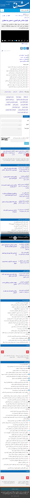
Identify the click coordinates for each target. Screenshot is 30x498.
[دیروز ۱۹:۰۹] (23, 179)
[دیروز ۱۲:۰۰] (23, 293)
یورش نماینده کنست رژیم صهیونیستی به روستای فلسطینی (16, 402)
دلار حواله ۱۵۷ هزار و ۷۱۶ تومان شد (21, 226)
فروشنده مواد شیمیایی (11, 110)
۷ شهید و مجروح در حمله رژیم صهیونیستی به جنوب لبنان (17, 442)
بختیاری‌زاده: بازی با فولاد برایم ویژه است (20, 413)
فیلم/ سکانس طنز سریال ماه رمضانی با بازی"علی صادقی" (16, 81)
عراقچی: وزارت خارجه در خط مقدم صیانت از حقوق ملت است (16, 432)
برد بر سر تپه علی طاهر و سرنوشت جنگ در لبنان (18, 454)
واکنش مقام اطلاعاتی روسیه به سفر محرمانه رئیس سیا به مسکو (15, 342)
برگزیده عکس (26, 271)
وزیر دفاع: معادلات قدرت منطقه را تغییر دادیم (19, 430)
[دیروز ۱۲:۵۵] (23, 204)
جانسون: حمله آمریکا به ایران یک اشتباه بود (19, 386)
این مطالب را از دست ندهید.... (22, 165)
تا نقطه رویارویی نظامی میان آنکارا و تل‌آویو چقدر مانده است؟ (16, 321)
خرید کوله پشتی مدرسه (23, 112)
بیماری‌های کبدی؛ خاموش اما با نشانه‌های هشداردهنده (17, 376)
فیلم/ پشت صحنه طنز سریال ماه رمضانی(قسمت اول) (17, 71)
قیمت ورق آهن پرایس (23, 110)
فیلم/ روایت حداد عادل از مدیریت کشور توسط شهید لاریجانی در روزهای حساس (16, 418)
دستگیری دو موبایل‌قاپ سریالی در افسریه (18, 237)
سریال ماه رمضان (8, 92)
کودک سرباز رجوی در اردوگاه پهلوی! (21, 309)
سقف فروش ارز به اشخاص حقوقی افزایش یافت (18, 436)
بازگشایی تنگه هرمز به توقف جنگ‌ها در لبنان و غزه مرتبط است (16, 388)
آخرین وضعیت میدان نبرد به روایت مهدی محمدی (18, 340)
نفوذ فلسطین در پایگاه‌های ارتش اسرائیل (20, 378)
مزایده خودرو (25, 107)
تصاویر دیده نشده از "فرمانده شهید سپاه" (20, 317)
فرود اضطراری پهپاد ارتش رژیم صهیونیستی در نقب (18, 448)
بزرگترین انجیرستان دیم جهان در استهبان (10, 292)
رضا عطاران (21, 92)
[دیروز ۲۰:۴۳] (23, 255)
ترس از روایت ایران (24, 380)
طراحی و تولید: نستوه (15, 496)
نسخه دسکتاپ (15, 489)
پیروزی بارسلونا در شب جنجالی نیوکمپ (20, 370)
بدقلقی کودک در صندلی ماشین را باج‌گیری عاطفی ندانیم (17, 372)
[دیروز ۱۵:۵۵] (8, 351)
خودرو (27, 148)
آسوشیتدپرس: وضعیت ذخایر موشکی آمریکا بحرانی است (17, 415)
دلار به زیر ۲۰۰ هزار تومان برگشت (21, 228)
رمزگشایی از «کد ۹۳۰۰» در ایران (21, 324)
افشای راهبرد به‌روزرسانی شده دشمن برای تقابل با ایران (17, 446)
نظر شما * (26, 128)
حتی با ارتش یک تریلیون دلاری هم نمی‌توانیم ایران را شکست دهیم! (14, 374)
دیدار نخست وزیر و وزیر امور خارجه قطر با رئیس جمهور (9, 275)
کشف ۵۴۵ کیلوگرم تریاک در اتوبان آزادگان (9, 202)
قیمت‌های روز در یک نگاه (23, 220)
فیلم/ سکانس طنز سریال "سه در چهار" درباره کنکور (17, 85)
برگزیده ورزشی (26, 241)
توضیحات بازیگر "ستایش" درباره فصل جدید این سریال (17, 75)
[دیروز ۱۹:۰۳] (23, 277)
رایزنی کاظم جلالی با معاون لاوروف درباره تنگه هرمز (18, 468)
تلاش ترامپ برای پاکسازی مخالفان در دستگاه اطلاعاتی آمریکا (16, 382)
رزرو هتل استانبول (10, 99)
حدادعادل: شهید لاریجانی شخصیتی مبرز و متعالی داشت (17, 428)
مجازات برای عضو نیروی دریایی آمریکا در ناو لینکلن (18, 323)
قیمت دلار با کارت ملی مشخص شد (21, 222)
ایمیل (27, 124)
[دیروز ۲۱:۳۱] (23, 247)
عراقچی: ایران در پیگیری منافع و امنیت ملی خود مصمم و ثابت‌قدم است (15, 393)
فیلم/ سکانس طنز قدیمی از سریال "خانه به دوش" (18, 67)
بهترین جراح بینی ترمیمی (12, 102)
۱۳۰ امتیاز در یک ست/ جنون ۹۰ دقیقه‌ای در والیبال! (18, 313)
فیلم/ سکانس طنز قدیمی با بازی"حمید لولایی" (18, 77)
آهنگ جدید (7, 104)
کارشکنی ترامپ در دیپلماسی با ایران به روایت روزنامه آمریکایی (16, 396)
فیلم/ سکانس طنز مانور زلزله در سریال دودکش (18, 73)
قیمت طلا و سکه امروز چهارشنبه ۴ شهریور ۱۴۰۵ (18, 224)
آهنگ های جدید (24, 104)
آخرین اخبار (26, 362)
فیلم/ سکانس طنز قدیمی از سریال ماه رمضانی (18, 79)
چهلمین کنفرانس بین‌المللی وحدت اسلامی (9, 283)
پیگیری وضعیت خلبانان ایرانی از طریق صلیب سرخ (10, 177)
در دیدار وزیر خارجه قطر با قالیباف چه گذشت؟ (19, 311)
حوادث (27, 345)
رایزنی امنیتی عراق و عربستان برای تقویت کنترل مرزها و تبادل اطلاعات (16, 465)
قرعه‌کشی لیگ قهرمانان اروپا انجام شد (9, 254)
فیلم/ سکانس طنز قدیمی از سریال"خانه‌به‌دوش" (18, 87)
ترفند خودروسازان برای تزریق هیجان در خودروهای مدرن (8, 159)
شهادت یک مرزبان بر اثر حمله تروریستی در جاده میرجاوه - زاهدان (9, 169)
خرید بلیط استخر (16, 107)
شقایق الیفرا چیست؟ (24, 364)
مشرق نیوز (18, 4)
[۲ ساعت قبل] (8, 476)
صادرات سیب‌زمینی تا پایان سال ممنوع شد (10, 211)
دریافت (25, 44)
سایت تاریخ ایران (10, 97)
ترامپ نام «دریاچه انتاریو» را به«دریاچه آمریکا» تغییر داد (17, 404)
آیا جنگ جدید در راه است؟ (23, 329)
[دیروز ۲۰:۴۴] (23, 171)
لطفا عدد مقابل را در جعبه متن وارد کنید (21, 138)
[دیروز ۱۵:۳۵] (23, 196)
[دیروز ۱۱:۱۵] (23, 264)
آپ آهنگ (26, 97)
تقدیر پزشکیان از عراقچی (23, 462)
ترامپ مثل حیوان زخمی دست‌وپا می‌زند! (20, 390)
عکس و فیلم (24, 10)
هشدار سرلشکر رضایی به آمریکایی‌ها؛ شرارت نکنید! (18, 427)
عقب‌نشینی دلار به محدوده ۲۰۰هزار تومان (19, 230)
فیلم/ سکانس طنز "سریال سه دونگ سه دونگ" (18, 83)
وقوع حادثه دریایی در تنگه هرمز (22, 303)
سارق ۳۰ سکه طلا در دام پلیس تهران (9, 356)
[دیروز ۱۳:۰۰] (23, 285)
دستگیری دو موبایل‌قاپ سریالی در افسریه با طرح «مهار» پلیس (9, 194)
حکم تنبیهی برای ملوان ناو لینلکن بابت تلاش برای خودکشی (16, 444)
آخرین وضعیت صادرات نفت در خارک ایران (19, 326)
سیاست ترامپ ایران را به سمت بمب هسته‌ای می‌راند (17, 366)
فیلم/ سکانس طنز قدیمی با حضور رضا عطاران (15, 20)
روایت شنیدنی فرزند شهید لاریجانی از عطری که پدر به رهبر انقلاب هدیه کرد (15, 333)
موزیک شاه (18, 97)
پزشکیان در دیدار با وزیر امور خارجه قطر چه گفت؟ (18, 456)
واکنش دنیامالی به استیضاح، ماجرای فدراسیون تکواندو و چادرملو (9, 245)
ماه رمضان (15, 92)
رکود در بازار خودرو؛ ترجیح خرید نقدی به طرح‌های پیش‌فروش (22, 159)
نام (28, 120)
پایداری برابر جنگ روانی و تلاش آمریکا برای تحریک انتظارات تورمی (15, 458)
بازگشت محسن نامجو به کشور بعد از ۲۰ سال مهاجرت (9, 186)
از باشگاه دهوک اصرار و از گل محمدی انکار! (19, 305)
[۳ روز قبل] (22, 154)
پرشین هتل (15, 104)
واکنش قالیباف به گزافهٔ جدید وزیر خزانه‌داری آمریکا (18, 420)
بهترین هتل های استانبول (22, 99)
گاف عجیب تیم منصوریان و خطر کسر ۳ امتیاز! (19, 315)
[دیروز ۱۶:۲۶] (15, 238)
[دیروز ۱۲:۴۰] (23, 212)
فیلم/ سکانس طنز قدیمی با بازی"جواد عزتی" (19, 69)
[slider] (5, 40)
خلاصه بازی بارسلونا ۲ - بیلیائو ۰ (22, 368)
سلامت (27, 471)
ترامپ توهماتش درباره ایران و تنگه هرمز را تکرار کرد (18, 336)
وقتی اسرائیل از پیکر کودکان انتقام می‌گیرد (19, 384)
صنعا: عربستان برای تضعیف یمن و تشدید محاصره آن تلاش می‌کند (15, 398)
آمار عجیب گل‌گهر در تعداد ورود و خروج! (9, 262)
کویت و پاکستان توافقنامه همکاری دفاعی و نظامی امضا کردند (16, 452)
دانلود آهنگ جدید (24, 102)
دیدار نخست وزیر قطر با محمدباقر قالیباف (19, 434)
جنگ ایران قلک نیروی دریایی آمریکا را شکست (19, 411)
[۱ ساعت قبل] (22, 476)
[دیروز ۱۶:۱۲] (23, 187)
